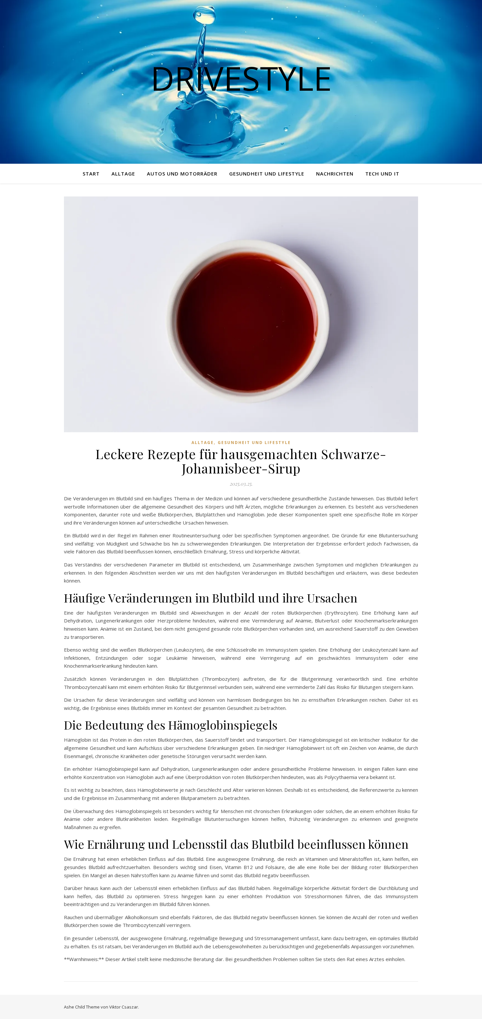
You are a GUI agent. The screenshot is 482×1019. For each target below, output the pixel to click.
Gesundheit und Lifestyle (266, 173)
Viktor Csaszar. (124, 1007)
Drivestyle (241, 78)
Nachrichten (334, 173)
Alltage (123, 173)
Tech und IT (382, 173)
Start (91, 173)
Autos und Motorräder (182, 173)
